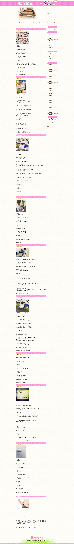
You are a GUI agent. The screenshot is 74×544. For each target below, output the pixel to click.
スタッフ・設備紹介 (47, 23)
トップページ (19, 23)
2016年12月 (50, 90)
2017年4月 (50, 83)
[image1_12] (22, 150)
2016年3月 (50, 105)
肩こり (50, 43)
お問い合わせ (54, 23)
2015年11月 (50, 112)
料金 (40, 23)
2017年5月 (50, 81)
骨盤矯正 (33, 23)
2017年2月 (50, 86)
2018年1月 (50, 74)
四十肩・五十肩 (51, 47)
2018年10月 (50, 71)
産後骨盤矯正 (26, 23)
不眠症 (50, 53)
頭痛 (49, 45)
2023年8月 (50, 64)
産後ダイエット (20, 496)
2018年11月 (50, 69)
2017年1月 (50, 88)
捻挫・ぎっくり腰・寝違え (52, 40)
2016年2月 (50, 107)
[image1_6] (22, 507)
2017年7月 (50, 78)
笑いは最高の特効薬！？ (21, 135)
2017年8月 (50, 76)
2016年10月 (50, 93)
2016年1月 (50, 109)
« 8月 (48, 129)
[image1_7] (22, 256)
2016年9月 (50, 95)
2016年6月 (50, 100)
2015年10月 (50, 114)
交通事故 (50, 38)
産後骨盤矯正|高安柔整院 (55, 0)
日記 (49, 33)
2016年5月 (50, 102)
